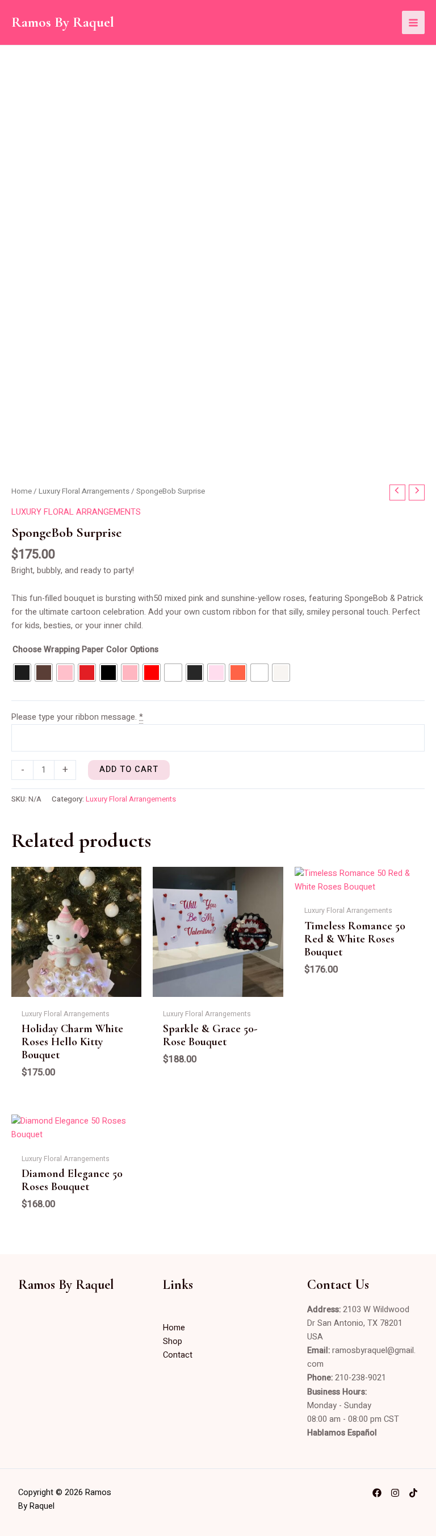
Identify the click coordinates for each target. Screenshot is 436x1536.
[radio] (22, 672)
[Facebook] (377, 1492)
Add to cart (128, 769)
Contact (177, 1355)
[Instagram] (395, 1492)
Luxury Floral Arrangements (84, 491)
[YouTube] (413, 1492)
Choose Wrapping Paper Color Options (85, 650)
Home (21, 491)
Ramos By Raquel (62, 22)
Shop (172, 1341)
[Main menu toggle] (413, 22)
